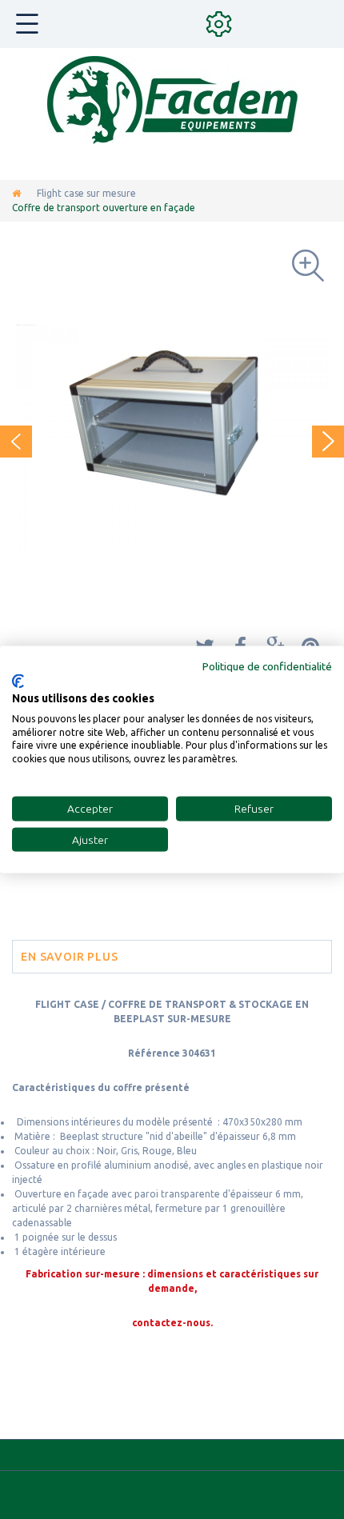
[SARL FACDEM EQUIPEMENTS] (172, 100)
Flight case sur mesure (86, 193)
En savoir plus (69, 956)
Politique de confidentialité (267, 665)
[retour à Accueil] (16, 193)
